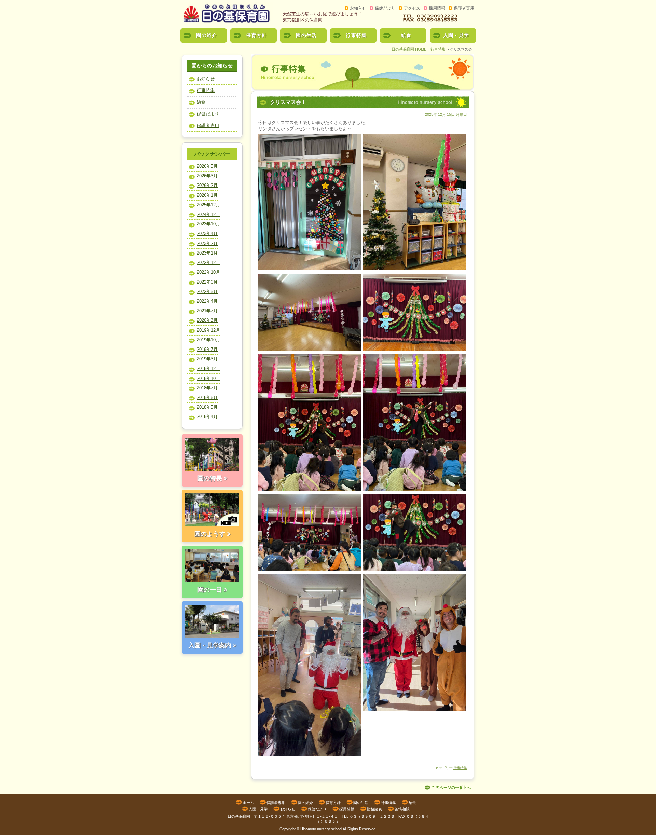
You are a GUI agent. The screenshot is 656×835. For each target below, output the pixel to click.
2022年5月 (207, 291)
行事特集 (356, 35)
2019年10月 (208, 339)
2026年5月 (207, 166)
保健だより (385, 8)
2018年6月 (207, 397)
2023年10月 (208, 224)
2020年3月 (207, 320)
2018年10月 (208, 378)
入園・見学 (456, 35)
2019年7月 (207, 349)
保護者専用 (464, 8)
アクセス (412, 8)
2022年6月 (207, 282)
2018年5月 (207, 407)
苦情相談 (402, 809)
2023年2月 (207, 243)
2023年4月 (207, 233)
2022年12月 (208, 262)
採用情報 (437, 8)
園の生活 (306, 35)
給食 (406, 35)
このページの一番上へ (451, 788)
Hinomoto (308, 829)
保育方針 (256, 35)
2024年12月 (208, 214)
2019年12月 (208, 330)
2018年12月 (208, 368)
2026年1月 (207, 195)
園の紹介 (206, 35)
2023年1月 (207, 253)
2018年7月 (207, 388)
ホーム (248, 802)
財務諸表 (374, 809)
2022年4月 (207, 301)
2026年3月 (207, 175)
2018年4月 (207, 416)
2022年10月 (208, 272)
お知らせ (358, 8)
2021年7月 (207, 310)
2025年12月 (208, 204)
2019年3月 (207, 358)
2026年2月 (207, 185)
